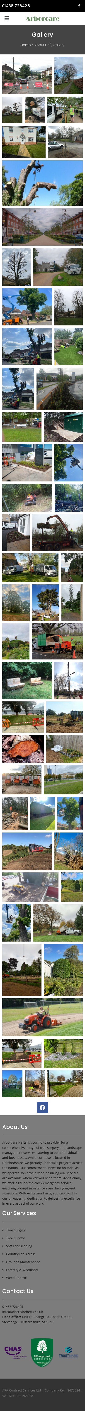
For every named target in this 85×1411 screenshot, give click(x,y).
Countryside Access (21, 1254)
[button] (6, 18)
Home (26, 44)
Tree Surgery (16, 1230)
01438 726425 (16, 6)
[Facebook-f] (79, 6)
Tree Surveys (16, 1238)
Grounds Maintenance (23, 1262)
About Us (41, 44)
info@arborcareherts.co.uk (22, 1312)
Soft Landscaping (19, 1246)
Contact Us (18, 1291)
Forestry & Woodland (22, 1270)
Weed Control (16, 1278)
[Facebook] (42, 1107)
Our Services (19, 1213)
